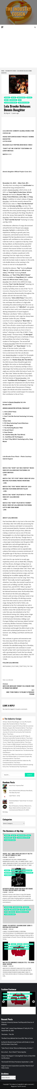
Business (7, 97)
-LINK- (5, 510)
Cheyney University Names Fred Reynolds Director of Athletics (17, 1023)
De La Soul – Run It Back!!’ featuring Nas (13, 1052)
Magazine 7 (14, 1086)
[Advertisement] (18, 48)
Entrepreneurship (16, 870)
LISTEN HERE (7, 141)
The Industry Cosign (18, 11)
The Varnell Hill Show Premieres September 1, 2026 (17, 1062)
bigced (8, 113)
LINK (4, 475)
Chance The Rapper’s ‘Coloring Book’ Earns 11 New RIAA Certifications (17, 926)
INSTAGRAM (7, 666)
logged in (12, 709)
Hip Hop (13, 97)
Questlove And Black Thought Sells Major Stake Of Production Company (18, 686)
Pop (20, 100)
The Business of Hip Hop (10, 102)
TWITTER (22, 666)
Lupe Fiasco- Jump (14, 795)
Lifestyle (29, 97)
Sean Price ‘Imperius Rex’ (16, 785)
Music (6, 100)
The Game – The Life (7, 1034)
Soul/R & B (11, 912)
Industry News (21, 97)
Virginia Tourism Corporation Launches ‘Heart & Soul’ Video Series (17, 1067)
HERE (10, 154)
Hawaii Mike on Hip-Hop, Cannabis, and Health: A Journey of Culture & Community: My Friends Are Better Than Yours (17, 732)
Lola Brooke (9, 680)
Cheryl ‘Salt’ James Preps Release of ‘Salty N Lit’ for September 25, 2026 (17, 854)
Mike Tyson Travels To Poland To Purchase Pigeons (20, 692)
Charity (13, 944)
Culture (20, 944)
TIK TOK (29, 666)
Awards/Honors (17, 907)
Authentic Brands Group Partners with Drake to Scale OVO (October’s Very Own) (18, 889)
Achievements (8, 907)
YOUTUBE (15, 666)
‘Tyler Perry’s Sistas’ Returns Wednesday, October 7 (17, 1048)
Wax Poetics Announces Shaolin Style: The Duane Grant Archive (18, 963)
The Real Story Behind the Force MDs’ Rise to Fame (17, 1038)
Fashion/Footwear (27, 870)
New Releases (13, 100)
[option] (18, 1003)
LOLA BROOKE (7, 131)
